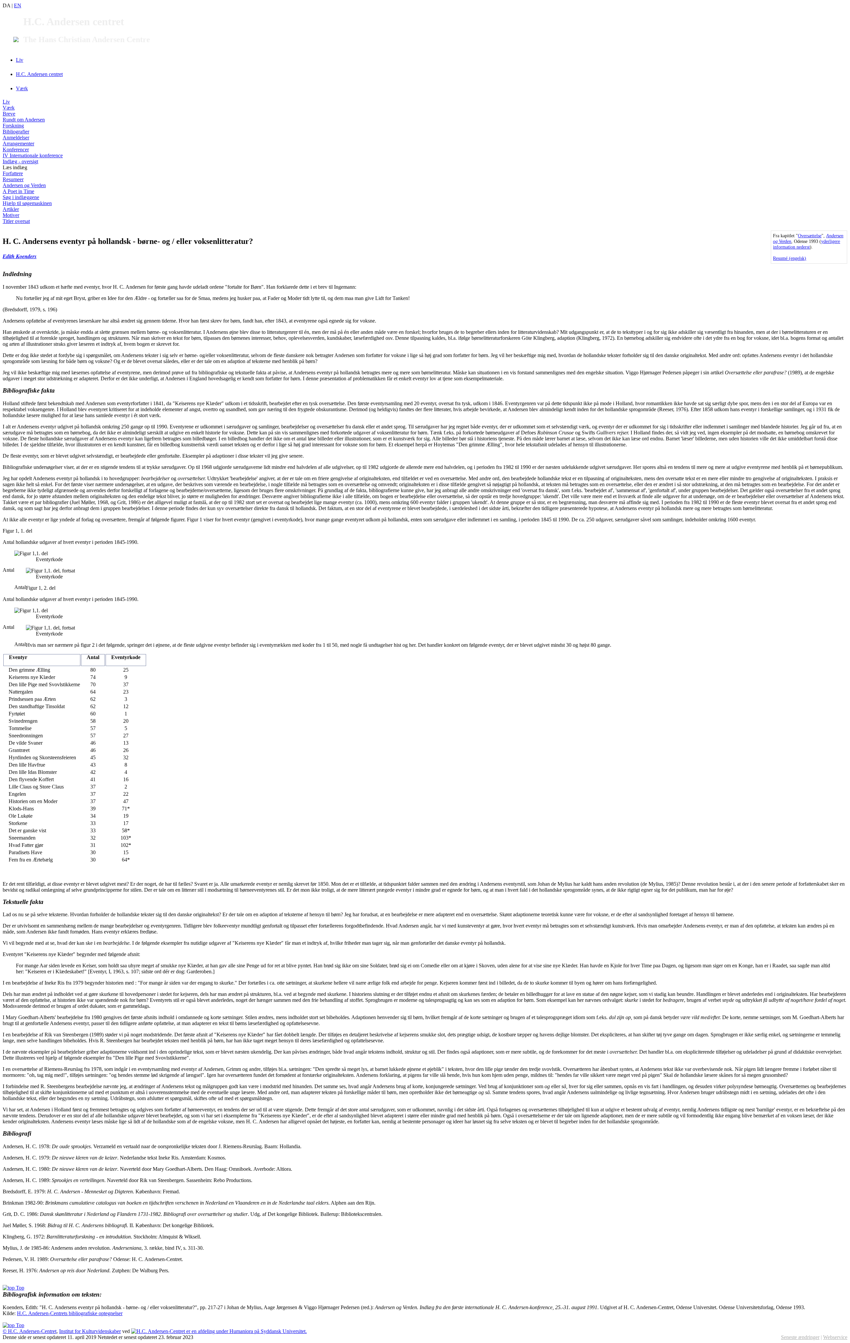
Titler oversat (16, 221)
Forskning (13, 125)
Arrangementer (18, 143)
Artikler (11, 209)
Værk (22, 88)
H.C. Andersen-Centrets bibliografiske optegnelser (70, 1313)
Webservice (835, 1337)
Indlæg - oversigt (20, 161)
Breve (9, 113)
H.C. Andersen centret (39, 74)
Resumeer (13, 179)
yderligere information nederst (806, 244)
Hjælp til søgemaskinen (27, 203)
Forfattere (13, 173)
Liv (19, 60)
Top (19, 1288)
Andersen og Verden (24, 185)
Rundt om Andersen (24, 119)
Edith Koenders (20, 256)
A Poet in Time (18, 191)
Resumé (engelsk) (789, 258)
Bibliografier (16, 131)
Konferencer (16, 149)
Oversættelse (809, 235)
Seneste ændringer (800, 1337)
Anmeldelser (16, 137)
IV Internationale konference (33, 155)
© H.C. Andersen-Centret (29, 1331)
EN (17, 5)
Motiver (11, 215)
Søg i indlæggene (21, 197)
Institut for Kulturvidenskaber (90, 1331)
